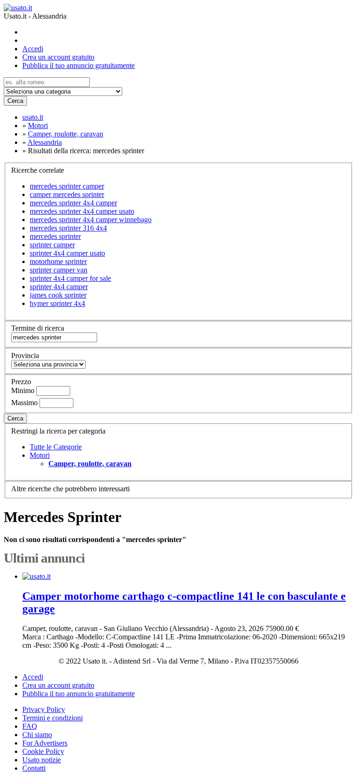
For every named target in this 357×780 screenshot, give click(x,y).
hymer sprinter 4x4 (57, 303)
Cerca (15, 100)
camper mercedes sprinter (67, 194)
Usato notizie (41, 760)
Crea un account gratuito (58, 57)
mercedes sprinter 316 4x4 (68, 228)
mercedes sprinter (55, 236)
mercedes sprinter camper (67, 186)
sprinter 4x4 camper (59, 287)
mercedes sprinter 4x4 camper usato (82, 211)
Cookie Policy (43, 751)
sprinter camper (52, 245)
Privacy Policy (43, 709)
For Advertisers (44, 743)
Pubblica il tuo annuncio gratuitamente (78, 65)
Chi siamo (37, 735)
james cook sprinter (58, 295)
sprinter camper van (58, 270)
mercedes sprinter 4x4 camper (73, 203)
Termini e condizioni (52, 718)
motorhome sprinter (58, 261)
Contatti (34, 768)
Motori (40, 455)
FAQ (29, 726)
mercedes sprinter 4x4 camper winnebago (91, 220)
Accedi (32, 49)
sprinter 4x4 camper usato (67, 253)
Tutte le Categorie (56, 447)
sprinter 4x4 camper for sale (70, 278)
